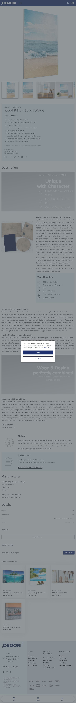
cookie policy (46, 347)
